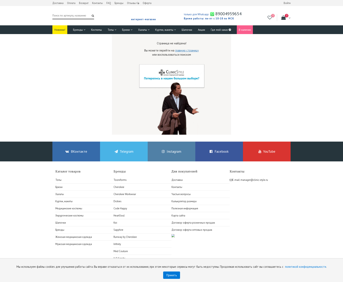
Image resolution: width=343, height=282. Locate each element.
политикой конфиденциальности (305, 267)
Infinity (117, 244)
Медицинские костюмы (68, 208)
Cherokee (119, 187)
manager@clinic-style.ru (254, 180)
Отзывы (132, 3)
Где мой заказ (220, 29)
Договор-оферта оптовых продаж (192, 230)
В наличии (245, 29)
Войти (287, 3)
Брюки (126, 29)
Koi (115, 222)
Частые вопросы (181, 194)
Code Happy (120, 208)
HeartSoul (119, 215)
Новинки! (59, 29)
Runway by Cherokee (125, 237)
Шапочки (187, 29)
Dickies (117, 201)
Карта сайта (178, 215)
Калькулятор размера (184, 201)
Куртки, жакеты (164, 29)
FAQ (108, 3)
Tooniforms (120, 180)
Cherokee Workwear (125, 194)
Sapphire (118, 230)
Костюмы (96, 29)
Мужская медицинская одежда (73, 244)
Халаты (143, 29)
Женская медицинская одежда (73, 237)
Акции (201, 29)
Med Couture (121, 251)
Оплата (71, 3)
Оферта (147, 3)
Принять (171, 275)
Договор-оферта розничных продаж (193, 222)
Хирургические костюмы (69, 215)
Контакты (97, 3)
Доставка (58, 3)
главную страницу (187, 50)
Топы (111, 29)
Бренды (119, 3)
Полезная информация (185, 208)
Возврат (84, 3)
